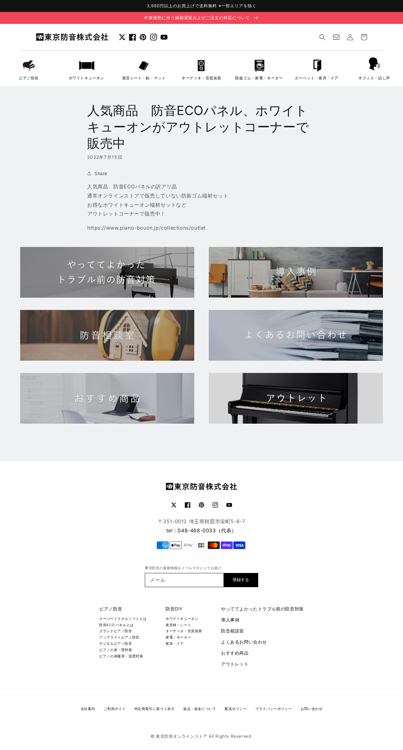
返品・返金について (199, 709)
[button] (322, 37)
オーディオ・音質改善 (184, 631)
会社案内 (88, 709)
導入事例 (230, 619)
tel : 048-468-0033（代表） (201, 530)
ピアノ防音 (110, 608)
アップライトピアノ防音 (119, 637)
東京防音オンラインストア (181, 736)
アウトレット (235, 664)
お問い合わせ (312, 709)
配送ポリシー (236, 709)
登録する (241, 579)
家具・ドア (175, 643)
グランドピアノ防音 (115, 631)
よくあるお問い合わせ (244, 641)
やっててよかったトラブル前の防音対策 (262, 608)
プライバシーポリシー (273, 709)
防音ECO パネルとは (116, 625)
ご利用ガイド (115, 709)
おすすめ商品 (235, 653)
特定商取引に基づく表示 (154, 709)
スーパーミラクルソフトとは (123, 618)
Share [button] (100, 173)
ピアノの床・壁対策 (115, 650)
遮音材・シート (178, 625)
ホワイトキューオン (182, 618)
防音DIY (174, 608)
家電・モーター (178, 637)
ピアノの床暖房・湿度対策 (121, 656)
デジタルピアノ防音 (115, 643)
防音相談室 (232, 630)
